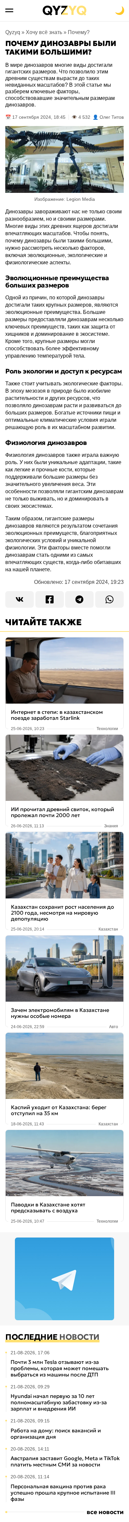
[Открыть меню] (9, 10)
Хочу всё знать (44, 32)
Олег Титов (112, 117)
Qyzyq (12, 32)
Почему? (79, 32)
